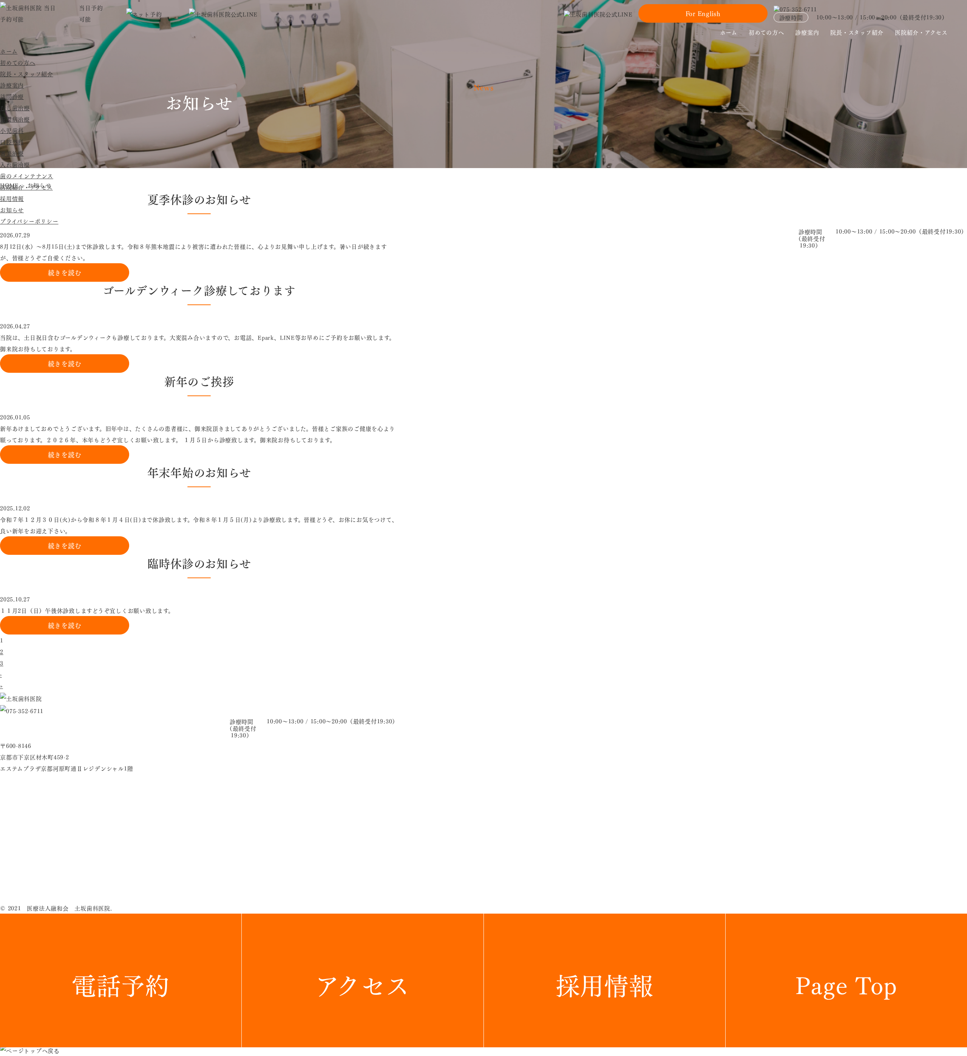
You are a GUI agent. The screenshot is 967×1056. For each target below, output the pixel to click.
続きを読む (65, 272)
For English (703, 13)
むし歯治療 (15, 107)
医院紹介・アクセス (921, 32)
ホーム (728, 32)
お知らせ (12, 209)
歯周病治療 (15, 119)
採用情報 (12, 198)
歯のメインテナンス (26, 175)
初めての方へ (766, 32)
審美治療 (12, 152)
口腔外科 (12, 141)
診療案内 (807, 32)
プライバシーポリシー (29, 220)
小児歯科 (12, 130)
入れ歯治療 (15, 164)
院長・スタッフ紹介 (857, 32)
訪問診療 (12, 96)
